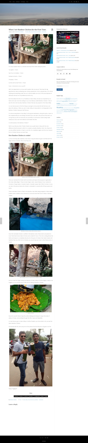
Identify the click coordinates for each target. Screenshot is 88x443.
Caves (71, 98)
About (14, 1)
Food (27, 1)
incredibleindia (74, 101)
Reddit (42, 396)
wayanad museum (61, 111)
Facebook (16, 396)
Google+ (21, 396)
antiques (61, 98)
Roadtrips (17, 1)
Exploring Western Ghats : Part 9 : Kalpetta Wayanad (66, 57)
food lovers (35, 31)
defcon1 (58, 101)
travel (61, 110)
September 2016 (60, 129)
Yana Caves (60, 113)
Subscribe (59, 89)
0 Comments (44, 31)
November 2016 (59, 125)
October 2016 (59, 127)
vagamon (58, 111)
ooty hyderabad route (70, 105)
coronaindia (75, 98)
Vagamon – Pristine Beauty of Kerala (63, 50)
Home (10, 1)
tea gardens (76, 107)
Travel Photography (68, 110)
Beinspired (68, 98)
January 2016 (59, 135)
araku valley (28, 31)
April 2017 (58, 121)
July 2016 (58, 133)
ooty (66, 105)
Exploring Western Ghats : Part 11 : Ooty (64, 55)
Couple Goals (67, 100)
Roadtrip (39, 31)
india (58, 103)
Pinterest (31, 396)
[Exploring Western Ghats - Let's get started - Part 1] (1, 221)
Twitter (26, 396)
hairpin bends (65, 101)
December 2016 (59, 123)
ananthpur (58, 98)
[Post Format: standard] (52, 29)
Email (46, 396)
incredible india (70, 101)
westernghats (74, 111)
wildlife (58, 113)
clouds (73, 98)
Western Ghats (67, 111)
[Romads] (44, 14)
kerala (72, 104)
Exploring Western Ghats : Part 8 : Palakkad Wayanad (66, 60)
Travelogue (23, 1)
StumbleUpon (37, 396)
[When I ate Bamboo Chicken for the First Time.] (31, 49)
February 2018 (59, 119)
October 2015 (59, 137)
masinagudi (58, 105)
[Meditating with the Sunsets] (87, 221)
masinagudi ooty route (63, 105)
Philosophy (74, 105)
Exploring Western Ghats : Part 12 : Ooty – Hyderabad (66, 52)
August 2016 (59, 131)
